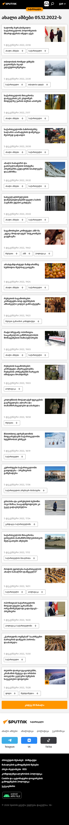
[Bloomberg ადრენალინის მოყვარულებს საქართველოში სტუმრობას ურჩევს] (55, 440)
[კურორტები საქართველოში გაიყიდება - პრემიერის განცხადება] (55, 474)
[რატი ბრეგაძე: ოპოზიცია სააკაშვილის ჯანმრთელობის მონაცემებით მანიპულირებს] (55, 338)
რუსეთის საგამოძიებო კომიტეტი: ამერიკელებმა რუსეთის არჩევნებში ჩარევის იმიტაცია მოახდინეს (21, 370)
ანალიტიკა (27, 731)
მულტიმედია (27, 693)
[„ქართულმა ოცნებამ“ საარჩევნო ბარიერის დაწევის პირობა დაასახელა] (55, 643)
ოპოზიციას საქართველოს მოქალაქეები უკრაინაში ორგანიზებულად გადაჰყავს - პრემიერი (21, 607)
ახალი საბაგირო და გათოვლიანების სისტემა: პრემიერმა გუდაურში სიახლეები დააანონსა (23, 167)
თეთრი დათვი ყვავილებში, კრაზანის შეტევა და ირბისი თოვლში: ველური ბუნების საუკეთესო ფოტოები (20, 674)
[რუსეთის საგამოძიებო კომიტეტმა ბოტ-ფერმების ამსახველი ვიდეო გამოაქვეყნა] (55, 304)
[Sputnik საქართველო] (10, 5)
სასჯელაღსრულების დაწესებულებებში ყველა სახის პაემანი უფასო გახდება (22, 200)
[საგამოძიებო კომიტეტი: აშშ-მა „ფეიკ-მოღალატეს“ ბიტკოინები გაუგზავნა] (55, 237)
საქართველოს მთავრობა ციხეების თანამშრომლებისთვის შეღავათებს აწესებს (23, 538)
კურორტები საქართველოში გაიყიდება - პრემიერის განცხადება (20, 470)
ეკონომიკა (58, 731)
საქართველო (35, 51)
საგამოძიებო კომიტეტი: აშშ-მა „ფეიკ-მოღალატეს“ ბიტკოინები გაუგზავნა (22, 233)
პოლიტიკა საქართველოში (18, 626)
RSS (24, 769)
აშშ (24, 253)
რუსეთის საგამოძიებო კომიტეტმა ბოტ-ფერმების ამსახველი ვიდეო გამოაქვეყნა (22, 301)
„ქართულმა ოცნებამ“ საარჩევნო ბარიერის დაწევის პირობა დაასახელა (23, 639)
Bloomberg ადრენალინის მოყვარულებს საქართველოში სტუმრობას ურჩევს (22, 437)
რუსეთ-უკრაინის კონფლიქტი (20, 321)
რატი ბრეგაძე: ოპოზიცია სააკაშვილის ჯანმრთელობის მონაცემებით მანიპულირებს (21, 335)
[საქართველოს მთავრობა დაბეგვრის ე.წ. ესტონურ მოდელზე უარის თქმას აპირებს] (55, 101)
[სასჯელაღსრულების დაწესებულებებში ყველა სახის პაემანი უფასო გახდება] (55, 203)
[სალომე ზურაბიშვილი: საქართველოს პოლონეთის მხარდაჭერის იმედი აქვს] (55, 34)
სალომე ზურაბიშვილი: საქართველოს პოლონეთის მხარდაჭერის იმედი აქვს (20, 31)
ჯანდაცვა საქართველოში (18, 524)
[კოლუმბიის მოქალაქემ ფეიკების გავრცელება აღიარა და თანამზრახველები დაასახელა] (55, 406)
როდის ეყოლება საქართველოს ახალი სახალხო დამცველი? (22, 570)
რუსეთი (9, 253)
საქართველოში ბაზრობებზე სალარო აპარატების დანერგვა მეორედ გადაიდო (22, 132)
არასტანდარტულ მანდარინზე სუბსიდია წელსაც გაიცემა (21, 266)
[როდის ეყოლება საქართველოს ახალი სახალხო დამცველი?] (55, 575)
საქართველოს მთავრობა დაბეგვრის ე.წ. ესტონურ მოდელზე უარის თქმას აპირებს (22, 98)
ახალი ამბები (12, 51)
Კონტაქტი (31, 760)
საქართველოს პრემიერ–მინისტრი (22, 490)
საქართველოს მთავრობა (18, 558)
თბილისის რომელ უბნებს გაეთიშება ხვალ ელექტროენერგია (19, 64)
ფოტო (8, 693)
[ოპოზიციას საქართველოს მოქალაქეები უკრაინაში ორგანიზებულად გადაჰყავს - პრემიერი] (55, 609)
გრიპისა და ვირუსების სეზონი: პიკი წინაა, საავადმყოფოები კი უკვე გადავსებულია (22, 504)
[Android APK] (12, 795)
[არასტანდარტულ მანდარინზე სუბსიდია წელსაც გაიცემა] (55, 270)
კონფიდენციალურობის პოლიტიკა (22, 773)
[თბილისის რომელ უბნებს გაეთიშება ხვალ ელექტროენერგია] (55, 68)
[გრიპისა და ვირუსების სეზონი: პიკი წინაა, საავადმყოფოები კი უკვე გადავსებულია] (55, 507)
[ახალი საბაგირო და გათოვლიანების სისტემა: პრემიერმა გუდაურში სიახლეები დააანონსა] (55, 169)
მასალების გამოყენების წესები (20, 764)
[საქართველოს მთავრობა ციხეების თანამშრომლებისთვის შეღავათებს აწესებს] (55, 541)
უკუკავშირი (8, 786)
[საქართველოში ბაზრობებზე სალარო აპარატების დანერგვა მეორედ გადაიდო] (55, 135)
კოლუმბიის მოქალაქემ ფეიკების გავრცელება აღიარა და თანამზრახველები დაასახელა (23, 403)
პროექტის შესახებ (12, 760)
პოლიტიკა (40, 253)
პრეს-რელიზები (11, 769)
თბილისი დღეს (36, 84)
